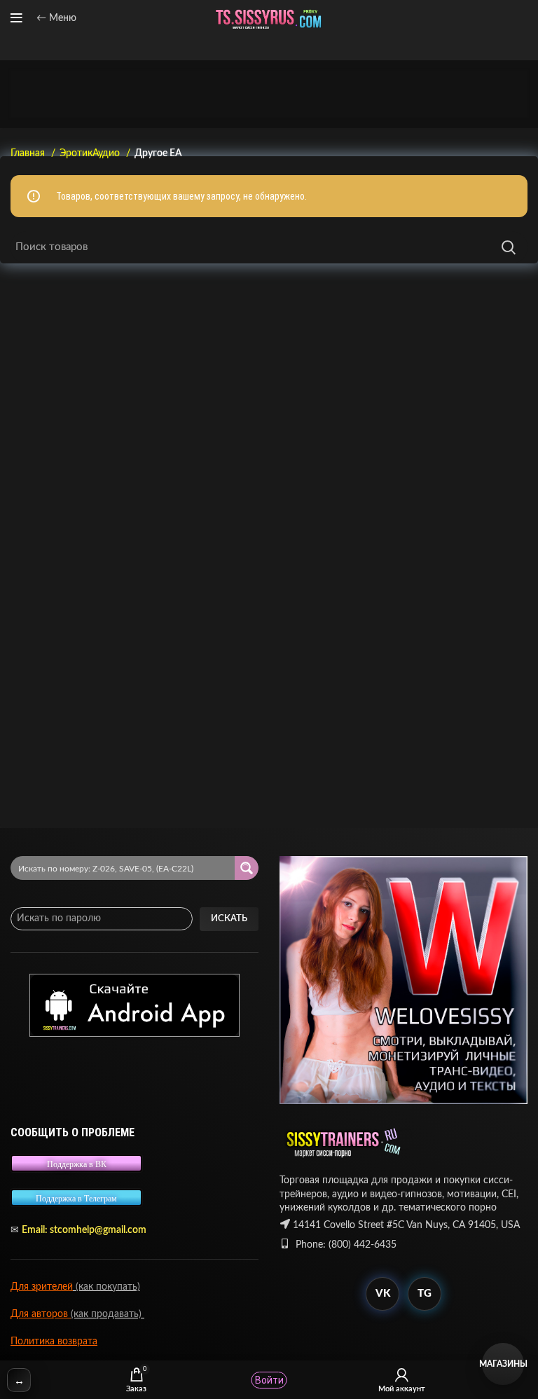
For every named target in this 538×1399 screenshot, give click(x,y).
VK (382, 1293)
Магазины (503, 1364)
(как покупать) (106, 1287)
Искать (229, 918)
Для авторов (41, 1314)
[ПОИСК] (508, 247)
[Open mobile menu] (16, 18)
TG (425, 1293)
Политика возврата (54, 1341)
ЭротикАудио (91, 153)
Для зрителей (42, 1287)
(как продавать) (107, 1314)
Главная (29, 153)
